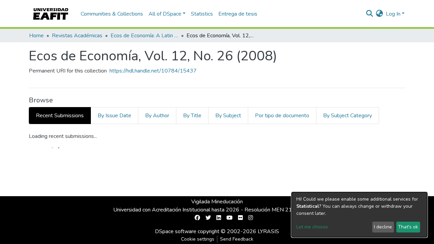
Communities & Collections (112, 14)
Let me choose (312, 227)
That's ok (408, 227)
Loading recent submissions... (63, 136)
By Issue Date (114, 115)
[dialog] (359, 214)
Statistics (202, 14)
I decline (383, 227)
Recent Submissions (60, 115)
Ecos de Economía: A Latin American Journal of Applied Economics (144, 35)
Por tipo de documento (282, 115)
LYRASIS (268, 231)
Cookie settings (197, 239)
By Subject (228, 115)
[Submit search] (370, 14)
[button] (379, 14)
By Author (157, 115)
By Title (192, 115)
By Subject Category (347, 115)
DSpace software (175, 231)
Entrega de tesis (237, 14)
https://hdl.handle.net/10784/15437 (153, 71)
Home (36, 35)
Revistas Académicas (77, 35)
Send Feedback (236, 239)
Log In (393, 14)
